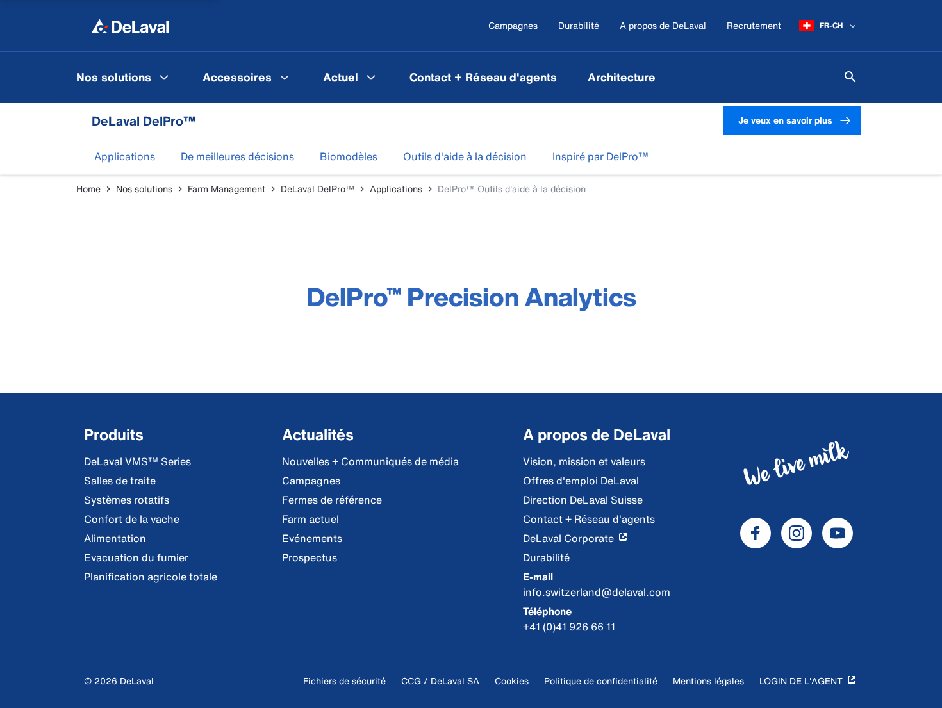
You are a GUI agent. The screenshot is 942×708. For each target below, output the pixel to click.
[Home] (130, 25)
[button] (124, 156)
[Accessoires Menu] (284, 77)
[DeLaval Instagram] (796, 533)
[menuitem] (124, 77)
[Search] (850, 77)
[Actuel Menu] (371, 77)
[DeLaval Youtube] (837, 533)
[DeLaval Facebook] (755, 533)
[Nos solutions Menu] (164, 77)
